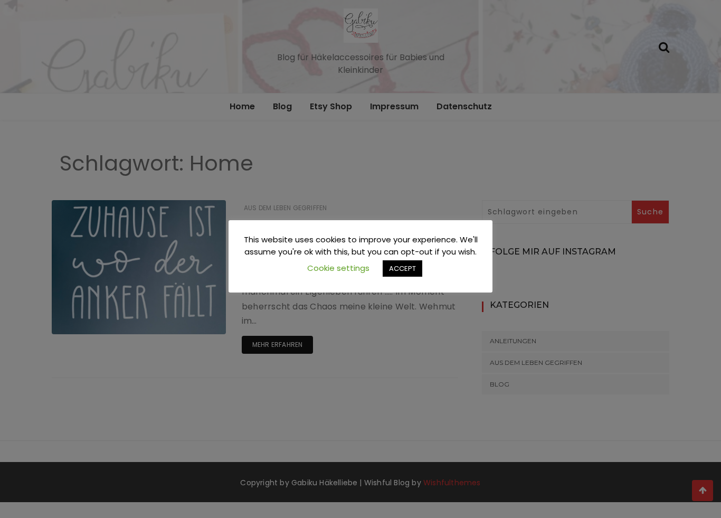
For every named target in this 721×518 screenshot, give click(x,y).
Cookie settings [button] (338, 268)
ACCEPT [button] (402, 268)
